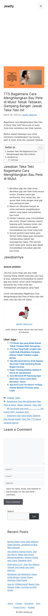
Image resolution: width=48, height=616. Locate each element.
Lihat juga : (15, 160)
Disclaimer (29, 603)
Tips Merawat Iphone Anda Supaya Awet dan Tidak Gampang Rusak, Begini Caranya (26, 364)
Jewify (9, 6)
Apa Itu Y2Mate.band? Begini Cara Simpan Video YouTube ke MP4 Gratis (23, 587)
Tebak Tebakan (24, 405)
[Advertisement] (24, 41)
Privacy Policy (19, 607)
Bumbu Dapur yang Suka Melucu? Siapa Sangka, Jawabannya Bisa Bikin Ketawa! (23, 544)
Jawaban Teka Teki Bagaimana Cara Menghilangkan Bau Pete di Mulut (22, 152)
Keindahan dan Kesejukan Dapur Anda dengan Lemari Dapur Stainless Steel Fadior (22, 577)
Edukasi (10, 398)
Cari (34, 516)
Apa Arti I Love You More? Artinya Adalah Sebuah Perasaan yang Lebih (26, 387)
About (10, 603)
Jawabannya (12, 157)
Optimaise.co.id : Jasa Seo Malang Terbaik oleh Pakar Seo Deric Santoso (23, 567)
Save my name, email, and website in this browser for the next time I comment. (23, 491)
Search (10, 511)
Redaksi (31, 607)
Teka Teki (36, 405)
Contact (18, 603)
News (17, 398)
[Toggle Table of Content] (39, 148)
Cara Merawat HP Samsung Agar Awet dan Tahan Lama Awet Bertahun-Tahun (25, 378)
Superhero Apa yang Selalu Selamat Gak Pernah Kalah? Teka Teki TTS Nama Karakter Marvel (22, 419)
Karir (38, 603)
